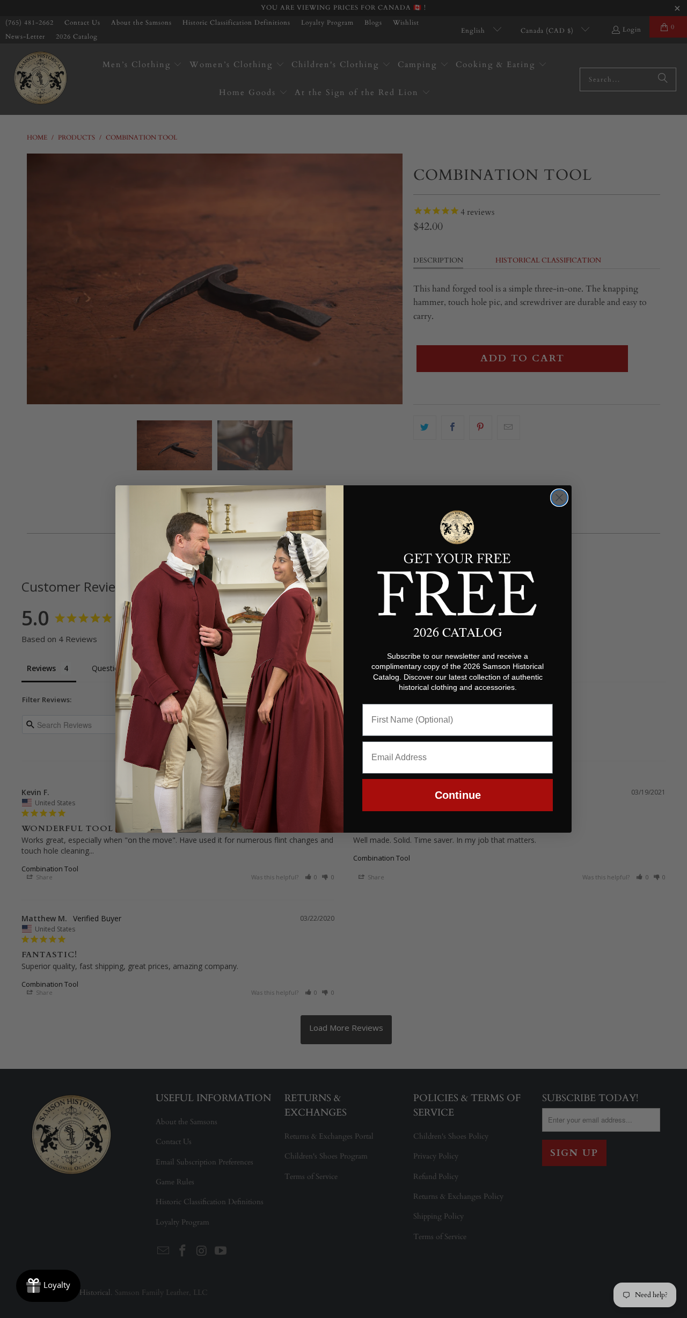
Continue (458, 795)
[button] (458, 561)
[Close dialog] (559, 498)
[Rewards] (48, 1286)
